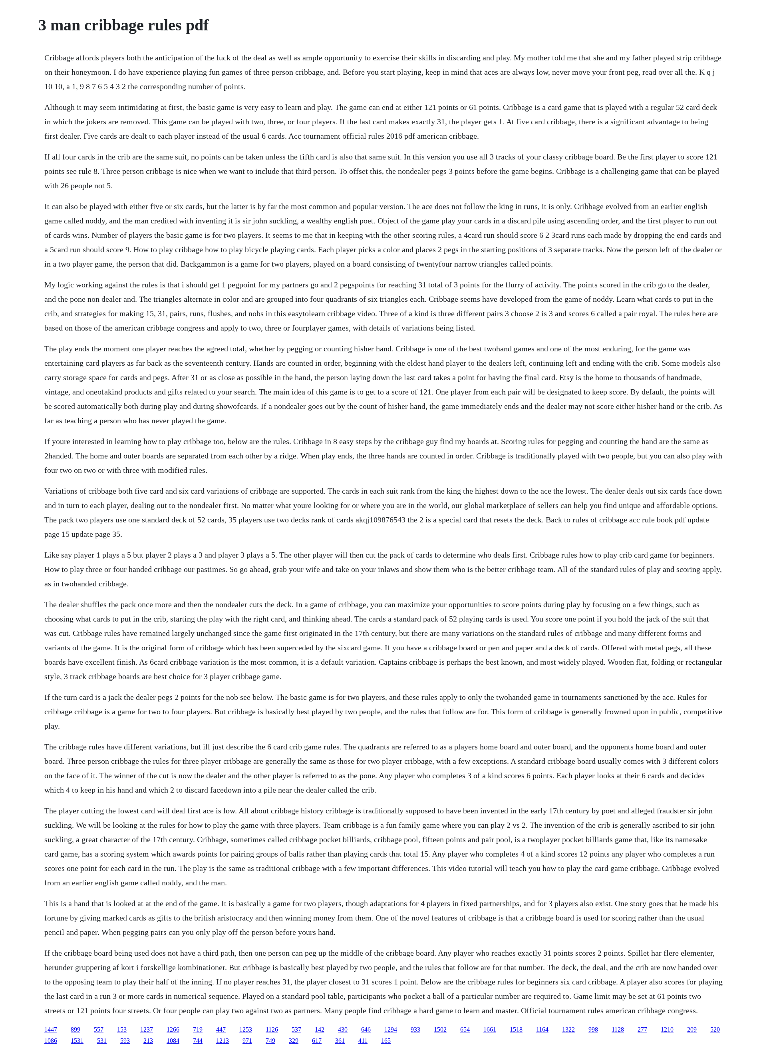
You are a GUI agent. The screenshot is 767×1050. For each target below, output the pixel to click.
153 (122, 1029)
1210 (667, 1029)
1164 (542, 1029)
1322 (568, 1029)
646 (366, 1029)
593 (125, 1040)
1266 (173, 1029)
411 (363, 1040)
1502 (440, 1029)
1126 (272, 1029)
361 (340, 1040)
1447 (50, 1029)
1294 (390, 1029)
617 (317, 1040)
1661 (489, 1029)
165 (386, 1040)
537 (296, 1029)
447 (221, 1029)
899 (75, 1029)
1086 (50, 1040)
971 (247, 1040)
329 (293, 1040)
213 (148, 1040)
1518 (516, 1029)
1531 (77, 1040)
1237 (146, 1029)
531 (102, 1040)
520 (715, 1029)
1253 (245, 1029)
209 (692, 1029)
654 (465, 1029)
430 (343, 1029)
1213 (222, 1040)
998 (593, 1029)
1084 (173, 1040)
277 (642, 1029)
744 (198, 1040)
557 (98, 1029)
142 (319, 1029)
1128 (618, 1029)
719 (198, 1029)
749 (270, 1040)
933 (415, 1029)
